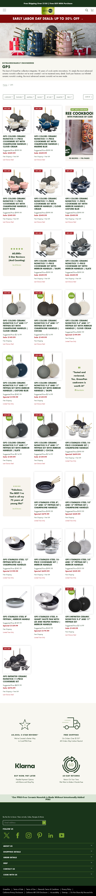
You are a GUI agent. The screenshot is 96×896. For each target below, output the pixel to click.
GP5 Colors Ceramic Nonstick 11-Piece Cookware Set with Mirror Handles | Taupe (47, 265)
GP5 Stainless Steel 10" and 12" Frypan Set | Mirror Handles (78, 562)
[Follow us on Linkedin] (50, 835)
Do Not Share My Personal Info (81, 892)
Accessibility (54, 892)
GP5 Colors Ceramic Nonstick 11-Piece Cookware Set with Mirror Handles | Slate (78, 265)
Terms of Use (30, 889)
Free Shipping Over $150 (35, 3)
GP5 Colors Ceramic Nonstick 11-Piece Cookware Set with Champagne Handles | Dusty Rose (15, 203)
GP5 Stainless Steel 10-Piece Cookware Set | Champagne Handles (78, 445)
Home (5, 85)
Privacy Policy (66, 889)
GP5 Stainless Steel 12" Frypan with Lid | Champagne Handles (15, 562)
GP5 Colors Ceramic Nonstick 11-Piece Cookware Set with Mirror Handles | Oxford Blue (76, 203)
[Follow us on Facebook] (17, 835)
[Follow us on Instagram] (28, 835)
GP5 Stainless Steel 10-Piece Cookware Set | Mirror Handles (46, 562)
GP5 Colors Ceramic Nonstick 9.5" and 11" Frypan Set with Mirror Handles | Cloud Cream (78, 324)
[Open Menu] (4, 10)
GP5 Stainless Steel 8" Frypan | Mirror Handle (16, 617)
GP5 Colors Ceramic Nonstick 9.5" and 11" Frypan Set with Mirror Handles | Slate (16, 446)
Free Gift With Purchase (61, 3)
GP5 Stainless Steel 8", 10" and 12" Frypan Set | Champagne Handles (47, 505)
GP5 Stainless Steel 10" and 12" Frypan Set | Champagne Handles (78, 505)
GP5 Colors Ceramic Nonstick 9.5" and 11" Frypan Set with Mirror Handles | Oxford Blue (16, 387)
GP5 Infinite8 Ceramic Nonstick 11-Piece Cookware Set (15, 679)
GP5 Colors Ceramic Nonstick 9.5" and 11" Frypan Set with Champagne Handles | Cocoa (46, 325)
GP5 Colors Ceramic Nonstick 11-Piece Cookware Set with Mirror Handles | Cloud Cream (47, 203)
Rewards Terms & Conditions (48, 889)
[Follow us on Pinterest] (39, 835)
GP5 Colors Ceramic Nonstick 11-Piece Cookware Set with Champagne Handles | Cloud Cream (15, 141)
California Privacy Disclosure (13, 892)
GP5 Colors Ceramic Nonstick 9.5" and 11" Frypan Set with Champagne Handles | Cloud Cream (15, 325)
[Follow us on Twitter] (6, 835)
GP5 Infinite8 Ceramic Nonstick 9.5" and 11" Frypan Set (77, 619)
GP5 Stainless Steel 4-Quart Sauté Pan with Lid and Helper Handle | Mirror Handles (47, 620)
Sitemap (65, 892)
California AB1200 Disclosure (36, 892)
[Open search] (86, 10)
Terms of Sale (18, 889)
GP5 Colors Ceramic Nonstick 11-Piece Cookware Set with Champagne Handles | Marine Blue (46, 141)
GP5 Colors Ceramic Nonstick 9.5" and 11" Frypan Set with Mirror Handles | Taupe (47, 387)
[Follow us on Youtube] (61, 835)
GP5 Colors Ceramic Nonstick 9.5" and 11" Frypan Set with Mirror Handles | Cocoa (47, 446)
